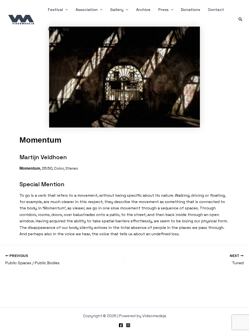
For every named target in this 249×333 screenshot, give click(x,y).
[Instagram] (128, 325)
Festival (55, 9)
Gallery (117, 9)
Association (87, 9)
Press (163, 9)
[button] (65, 10)
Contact (216, 9)
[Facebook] (121, 325)
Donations (190, 9)
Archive (143, 9)
